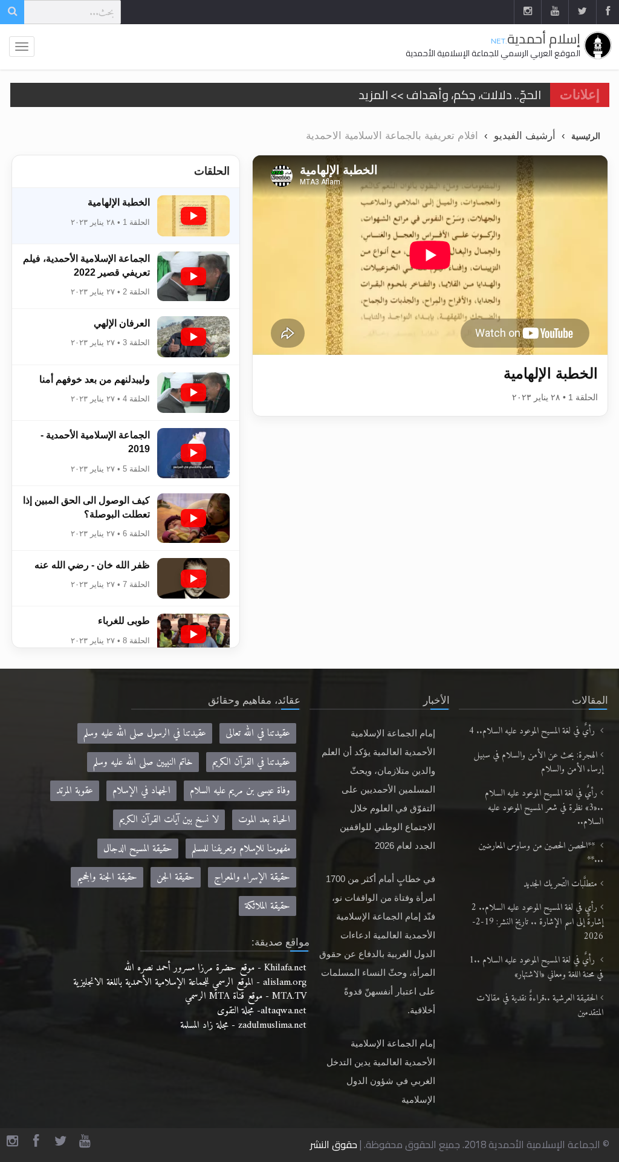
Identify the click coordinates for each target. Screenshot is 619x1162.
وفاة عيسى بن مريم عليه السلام (240, 790)
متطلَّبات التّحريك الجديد (560, 884)
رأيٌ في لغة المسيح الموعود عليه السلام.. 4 (533, 731)
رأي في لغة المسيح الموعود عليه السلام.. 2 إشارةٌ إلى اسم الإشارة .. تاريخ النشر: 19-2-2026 (537, 922)
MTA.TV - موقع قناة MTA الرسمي (245, 996)
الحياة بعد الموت (264, 819)
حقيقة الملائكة (267, 906)
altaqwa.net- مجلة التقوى (261, 1010)
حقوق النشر (333, 1144)
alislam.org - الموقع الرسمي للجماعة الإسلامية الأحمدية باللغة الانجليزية (189, 982)
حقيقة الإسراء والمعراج (252, 877)
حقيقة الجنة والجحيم (107, 877)
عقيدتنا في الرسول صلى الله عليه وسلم (144, 733)
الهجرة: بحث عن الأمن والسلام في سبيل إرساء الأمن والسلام (538, 762)
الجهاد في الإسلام (141, 790)
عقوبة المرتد (74, 790)
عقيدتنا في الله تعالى (257, 733)
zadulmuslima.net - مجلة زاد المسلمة (243, 1025)
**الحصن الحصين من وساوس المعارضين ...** (541, 853)
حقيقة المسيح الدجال (137, 848)
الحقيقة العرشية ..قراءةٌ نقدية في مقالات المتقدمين (539, 1005)
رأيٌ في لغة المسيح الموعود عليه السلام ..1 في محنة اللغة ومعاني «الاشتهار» (536, 967)
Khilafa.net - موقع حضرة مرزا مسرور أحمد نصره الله (215, 967)
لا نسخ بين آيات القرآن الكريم (169, 819)
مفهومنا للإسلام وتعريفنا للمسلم (241, 848)
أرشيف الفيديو (525, 135)
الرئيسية (585, 136)
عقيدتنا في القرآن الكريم (251, 762)
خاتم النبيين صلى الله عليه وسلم (143, 762)
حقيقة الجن (176, 877)
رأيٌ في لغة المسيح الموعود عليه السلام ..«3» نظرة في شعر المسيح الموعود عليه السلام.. (544, 807)
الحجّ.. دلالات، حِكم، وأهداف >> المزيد (449, 94)
